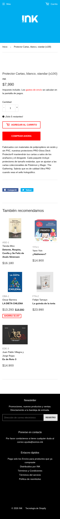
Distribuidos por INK (30, 466)
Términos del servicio (30, 475)
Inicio (4, 47)
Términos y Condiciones (30, 470)
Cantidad (7, 102)
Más (8, 4)
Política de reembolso (30, 479)
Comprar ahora (21, 136)
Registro (51, 417)
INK (20, 508)
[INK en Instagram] (29, 495)
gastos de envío (34, 89)
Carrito (54, 4)
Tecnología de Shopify (35, 508)
